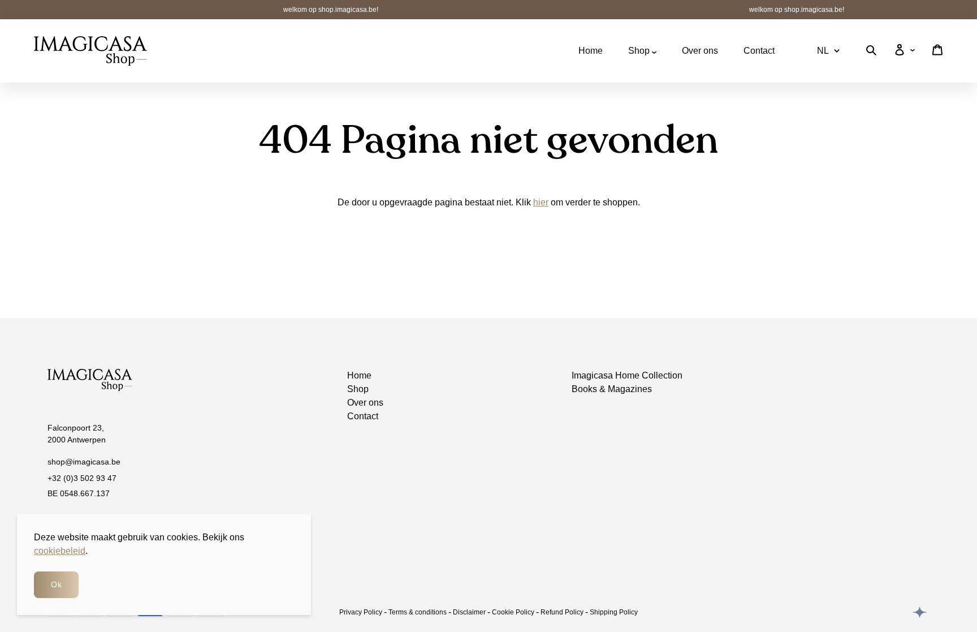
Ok (56, 584)
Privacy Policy (360, 612)
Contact (759, 50)
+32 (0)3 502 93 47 (81, 478)
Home (590, 50)
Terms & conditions (417, 612)
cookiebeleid (59, 551)
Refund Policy (562, 612)
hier (540, 202)
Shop (640, 50)
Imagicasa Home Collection (627, 375)
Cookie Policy (513, 612)
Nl (823, 50)
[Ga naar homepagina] (90, 51)
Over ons (700, 50)
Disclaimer (469, 612)
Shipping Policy (614, 612)
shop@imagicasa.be (83, 462)
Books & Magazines (612, 389)
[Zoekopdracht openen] (871, 52)
